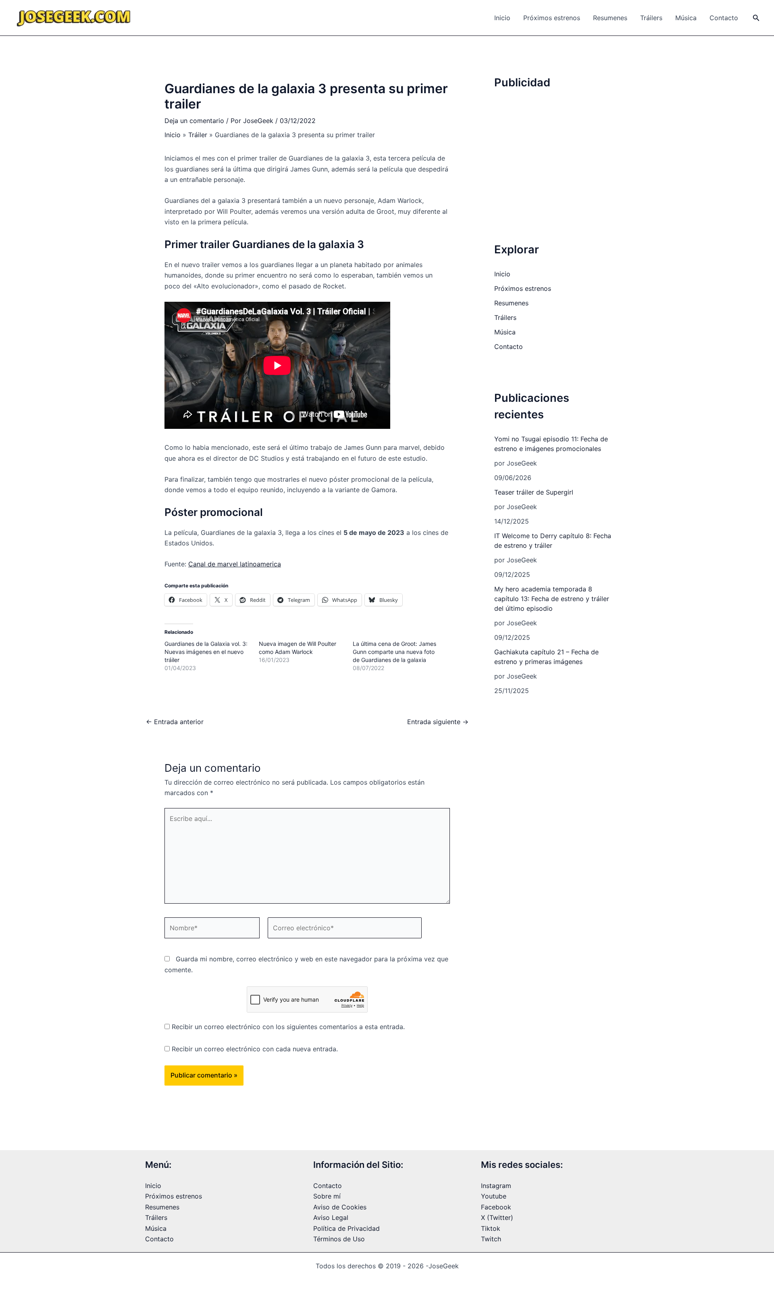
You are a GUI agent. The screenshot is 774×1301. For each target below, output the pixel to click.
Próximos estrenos (551, 18)
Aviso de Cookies (339, 1207)
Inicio (502, 18)
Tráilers (651, 18)
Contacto (724, 18)
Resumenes (610, 18)
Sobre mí (327, 1196)
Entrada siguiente (437, 721)
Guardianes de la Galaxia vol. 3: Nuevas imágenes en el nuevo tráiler (206, 651)
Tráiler (197, 135)
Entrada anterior (175, 721)
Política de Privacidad (346, 1228)
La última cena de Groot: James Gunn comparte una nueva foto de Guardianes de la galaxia (394, 651)
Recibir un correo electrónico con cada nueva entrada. (255, 1049)
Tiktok (490, 1228)
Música (686, 18)
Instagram (496, 1186)
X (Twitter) (497, 1217)
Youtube (493, 1196)
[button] (756, 18)
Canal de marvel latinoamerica (234, 564)
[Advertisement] (555, 152)
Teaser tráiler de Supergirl (533, 492)
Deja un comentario (194, 121)
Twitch (491, 1239)
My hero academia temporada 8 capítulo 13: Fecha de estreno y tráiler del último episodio (551, 598)
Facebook (496, 1207)
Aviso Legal (330, 1217)
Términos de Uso (339, 1239)
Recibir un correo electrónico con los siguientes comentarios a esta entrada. (288, 1027)
